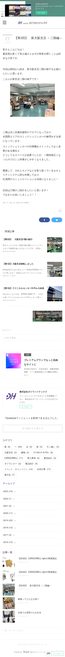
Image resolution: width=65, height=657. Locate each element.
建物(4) (26, 202)
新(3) (4, 202)
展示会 (9, 474)
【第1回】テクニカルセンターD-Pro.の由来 (23, 288)
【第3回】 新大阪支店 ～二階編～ (34, 585)
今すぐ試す (41, 13)
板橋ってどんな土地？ (28, 598)
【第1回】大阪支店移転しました (18, 263)
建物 (25, 452)
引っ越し (53, 446)
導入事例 (33, 457)
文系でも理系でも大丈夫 (29, 612)
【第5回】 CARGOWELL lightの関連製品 (37, 558)
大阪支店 (10, 452)
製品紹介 (31, 463)
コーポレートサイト (32, 428)
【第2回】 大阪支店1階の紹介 (18, 239)
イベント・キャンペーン (18, 469)
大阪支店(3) (20, 202)
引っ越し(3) (11, 202)
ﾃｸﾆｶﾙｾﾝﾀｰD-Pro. (43, 452)
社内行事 (44, 469)
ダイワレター (12, 463)
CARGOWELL (13, 457)
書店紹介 (50, 457)
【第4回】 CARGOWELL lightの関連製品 (37, 571)
